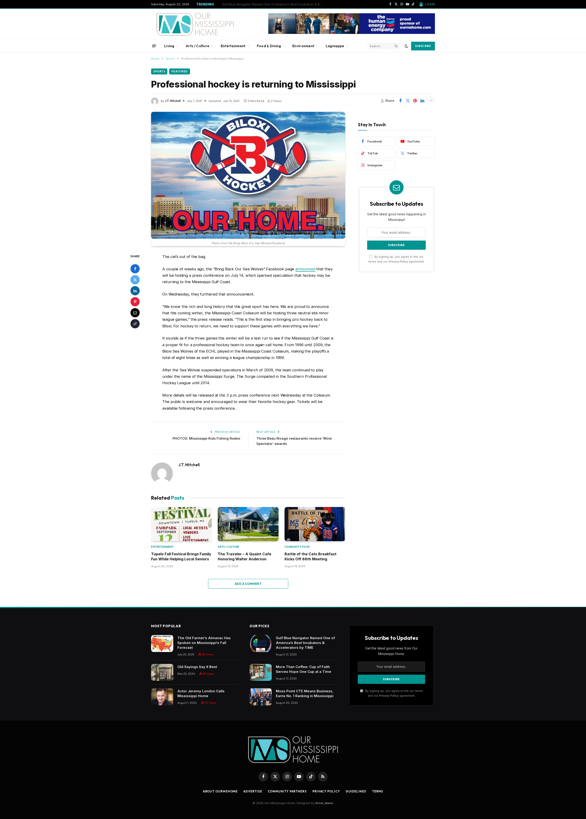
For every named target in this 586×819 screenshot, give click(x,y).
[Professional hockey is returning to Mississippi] (248, 175)
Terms (377, 791)
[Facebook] (135, 268)
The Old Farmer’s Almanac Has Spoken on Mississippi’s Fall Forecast (204, 643)
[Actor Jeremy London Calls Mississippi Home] (162, 696)
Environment (303, 46)
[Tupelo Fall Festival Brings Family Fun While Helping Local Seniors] (181, 524)
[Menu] (154, 46)
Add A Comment (248, 584)
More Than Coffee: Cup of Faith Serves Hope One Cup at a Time (271, 4)
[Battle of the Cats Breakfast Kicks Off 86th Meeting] (315, 524)
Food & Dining (269, 46)
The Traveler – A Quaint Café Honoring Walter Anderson (244, 556)
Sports (159, 71)
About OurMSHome (220, 791)
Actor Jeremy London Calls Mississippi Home (201, 693)
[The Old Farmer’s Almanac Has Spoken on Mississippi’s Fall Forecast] (162, 643)
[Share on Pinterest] (415, 100)
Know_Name (324, 803)
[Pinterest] (135, 301)
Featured (179, 71)
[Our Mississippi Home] (195, 24)
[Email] (135, 312)
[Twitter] (135, 279)
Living (169, 46)
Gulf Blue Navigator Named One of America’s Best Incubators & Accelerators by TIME (305, 643)
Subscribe (423, 46)
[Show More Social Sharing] (431, 100)
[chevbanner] (351, 33)
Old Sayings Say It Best (197, 667)
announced (305, 269)
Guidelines (356, 791)
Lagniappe (335, 46)
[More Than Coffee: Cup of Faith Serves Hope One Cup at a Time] (261, 672)
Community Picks (297, 546)
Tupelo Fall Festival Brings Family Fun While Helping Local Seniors (181, 556)
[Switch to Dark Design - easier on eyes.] (406, 46)
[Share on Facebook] (400, 100)
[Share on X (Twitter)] (407, 100)
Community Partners (287, 791)
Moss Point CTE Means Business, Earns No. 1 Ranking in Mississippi (305, 693)
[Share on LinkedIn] (422, 100)
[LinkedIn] (135, 290)
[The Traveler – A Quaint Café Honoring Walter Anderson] (248, 524)
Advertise (252, 791)
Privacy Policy (398, 261)
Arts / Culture (197, 46)
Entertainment (233, 46)
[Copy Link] (135, 323)
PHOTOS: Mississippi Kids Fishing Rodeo (206, 438)
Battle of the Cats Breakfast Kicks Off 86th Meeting (310, 556)
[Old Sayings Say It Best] (162, 672)
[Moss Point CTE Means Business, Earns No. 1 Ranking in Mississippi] (261, 696)
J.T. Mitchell (173, 101)
